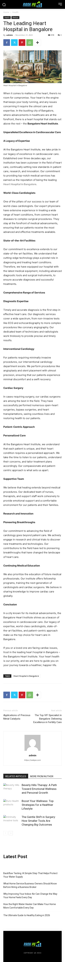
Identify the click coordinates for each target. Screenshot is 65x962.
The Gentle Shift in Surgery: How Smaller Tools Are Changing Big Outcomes (39, 820)
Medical (15, 17)
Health (15, 12)
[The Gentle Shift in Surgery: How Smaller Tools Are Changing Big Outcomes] (11, 821)
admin (9, 35)
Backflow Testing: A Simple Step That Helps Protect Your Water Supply (30, 875)
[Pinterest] (22, 42)
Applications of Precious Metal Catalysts (16, 717)
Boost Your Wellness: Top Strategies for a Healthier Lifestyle (38, 804)
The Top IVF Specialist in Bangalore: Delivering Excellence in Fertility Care (47, 719)
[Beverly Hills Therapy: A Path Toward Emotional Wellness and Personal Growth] (11, 789)
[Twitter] (14, 42)
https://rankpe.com (32, 760)
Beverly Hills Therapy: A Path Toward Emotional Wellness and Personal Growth (39, 788)
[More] (37, 42)
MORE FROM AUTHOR (41, 776)
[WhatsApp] (29, 42)
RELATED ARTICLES (15, 776)
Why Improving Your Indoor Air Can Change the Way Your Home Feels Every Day (30, 896)
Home (6, 12)
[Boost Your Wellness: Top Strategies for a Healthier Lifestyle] (11, 805)
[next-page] (11, 833)
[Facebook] (6, 42)
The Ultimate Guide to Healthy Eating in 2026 (26, 915)
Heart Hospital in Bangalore (19, 184)
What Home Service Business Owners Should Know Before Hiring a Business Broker (30, 885)
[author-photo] (32, 750)
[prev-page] (5, 833)
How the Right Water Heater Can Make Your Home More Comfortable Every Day (29, 906)
